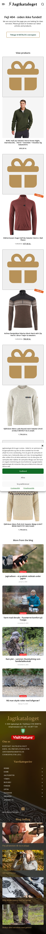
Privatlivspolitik (28, 488)
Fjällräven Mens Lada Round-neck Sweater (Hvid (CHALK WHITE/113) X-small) (23, 430)
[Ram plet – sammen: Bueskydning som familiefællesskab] (23, 641)
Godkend (23, 471)
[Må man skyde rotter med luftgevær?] (23, 683)
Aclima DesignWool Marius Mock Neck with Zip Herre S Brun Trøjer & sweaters (23, 334)
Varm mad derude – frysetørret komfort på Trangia (23, 618)
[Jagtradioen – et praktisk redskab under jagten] (23, 558)
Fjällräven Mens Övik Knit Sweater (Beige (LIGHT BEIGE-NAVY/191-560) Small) (23, 525)
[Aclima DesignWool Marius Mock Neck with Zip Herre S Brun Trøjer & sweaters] (23, 310)
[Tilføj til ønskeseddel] (23, 77)
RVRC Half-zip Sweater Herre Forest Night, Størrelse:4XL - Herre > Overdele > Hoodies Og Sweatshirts (23, 143)
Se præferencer (23, 484)
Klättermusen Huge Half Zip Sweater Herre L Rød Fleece (23, 239)
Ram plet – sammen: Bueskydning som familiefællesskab (23, 660)
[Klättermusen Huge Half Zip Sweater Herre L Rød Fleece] (23, 214)
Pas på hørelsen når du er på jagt (15, 846)
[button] (42, 446)
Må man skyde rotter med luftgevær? (23, 700)
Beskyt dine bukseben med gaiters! (17, 927)
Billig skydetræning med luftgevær (16, 900)
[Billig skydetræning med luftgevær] (23, 887)
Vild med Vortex (9, 873)
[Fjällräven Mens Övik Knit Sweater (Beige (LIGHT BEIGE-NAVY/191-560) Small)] (23, 501)
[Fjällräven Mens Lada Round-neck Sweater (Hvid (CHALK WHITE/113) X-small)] (23, 405)
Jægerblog (23, 572)
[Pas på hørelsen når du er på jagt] (23, 833)
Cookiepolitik (15, 488)
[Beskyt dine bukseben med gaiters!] (23, 914)
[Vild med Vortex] (23, 860)
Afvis (23, 477)
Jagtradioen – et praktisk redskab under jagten (23, 577)
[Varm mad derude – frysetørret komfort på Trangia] (23, 600)
